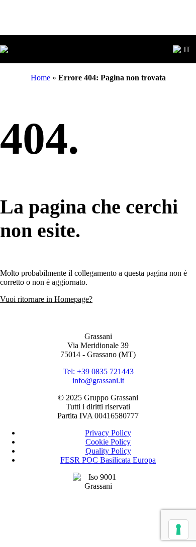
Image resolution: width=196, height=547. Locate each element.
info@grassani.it (98, 380)
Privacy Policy (108, 432)
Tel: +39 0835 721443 (98, 371)
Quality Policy (108, 451)
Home (40, 77)
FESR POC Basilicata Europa (108, 460)
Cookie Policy (108, 441)
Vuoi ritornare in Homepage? (46, 299)
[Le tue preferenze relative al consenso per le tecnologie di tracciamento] (178, 529)
